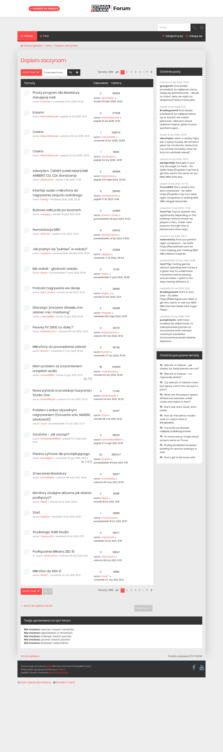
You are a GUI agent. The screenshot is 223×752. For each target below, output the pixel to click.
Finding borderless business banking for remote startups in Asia (178, 449)
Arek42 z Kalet (110, 215)
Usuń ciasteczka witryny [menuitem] (35, 682)
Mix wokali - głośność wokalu (55, 269)
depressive (46, 179)
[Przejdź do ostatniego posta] (116, 98)
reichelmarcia (110, 195)
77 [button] (146, 71)
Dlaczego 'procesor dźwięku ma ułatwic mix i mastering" (58, 310)
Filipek (43, 501)
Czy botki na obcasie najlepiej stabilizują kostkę (175, 429)
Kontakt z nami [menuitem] (65, 682)
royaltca (45, 253)
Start (36, 512)
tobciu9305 (108, 137)
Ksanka (106, 459)
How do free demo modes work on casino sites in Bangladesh (177, 419)
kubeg (44, 199)
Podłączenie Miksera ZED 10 (53, 551)
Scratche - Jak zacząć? (51, 434)
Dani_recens (47, 292)
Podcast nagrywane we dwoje (56, 288)
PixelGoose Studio (58, 672)
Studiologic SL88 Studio (51, 532)
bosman (45, 101)
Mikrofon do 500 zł (47, 571)
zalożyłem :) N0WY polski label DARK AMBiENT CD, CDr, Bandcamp (60, 173)
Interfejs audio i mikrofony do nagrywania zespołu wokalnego (57, 192)
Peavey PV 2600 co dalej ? (53, 327)
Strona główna (30, 656)
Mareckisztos (48, 331)
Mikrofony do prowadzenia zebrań (59, 347)
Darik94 (44, 516)
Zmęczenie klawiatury (49, 473)
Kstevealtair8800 (50, 438)
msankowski (109, 371)
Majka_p (107, 293)
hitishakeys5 (47, 399)
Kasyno (38, 112)
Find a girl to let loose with (179, 457)
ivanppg (45, 214)
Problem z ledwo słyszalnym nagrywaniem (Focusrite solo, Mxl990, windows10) (62, 415)
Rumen (44, 351)
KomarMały (47, 477)
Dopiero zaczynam (43, 60)
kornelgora (46, 458)
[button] (117, 72)
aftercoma (50, 555)
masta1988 (47, 316)
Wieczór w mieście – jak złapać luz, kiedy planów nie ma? (179, 367)
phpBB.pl (60, 669)
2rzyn (43, 423)
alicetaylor (108, 98)
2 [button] (127, 71)
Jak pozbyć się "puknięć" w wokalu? (60, 249)
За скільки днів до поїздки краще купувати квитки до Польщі (179, 438)
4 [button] (135, 71)
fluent (44, 272)
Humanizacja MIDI (46, 229)
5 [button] (139, 71)
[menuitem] (44, 36)
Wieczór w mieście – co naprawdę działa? (176, 375)
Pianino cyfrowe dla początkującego (61, 454)
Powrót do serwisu (45, 8)
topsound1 (46, 536)
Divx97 (44, 575)
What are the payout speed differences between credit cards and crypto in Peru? (179, 398)
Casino (38, 132)
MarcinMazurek (49, 116)
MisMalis (106, 313)
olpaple (106, 254)
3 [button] (131, 71)
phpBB (49, 666)
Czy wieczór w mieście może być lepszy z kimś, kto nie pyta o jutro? (179, 386)
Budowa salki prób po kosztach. (57, 210)
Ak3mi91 (45, 233)
